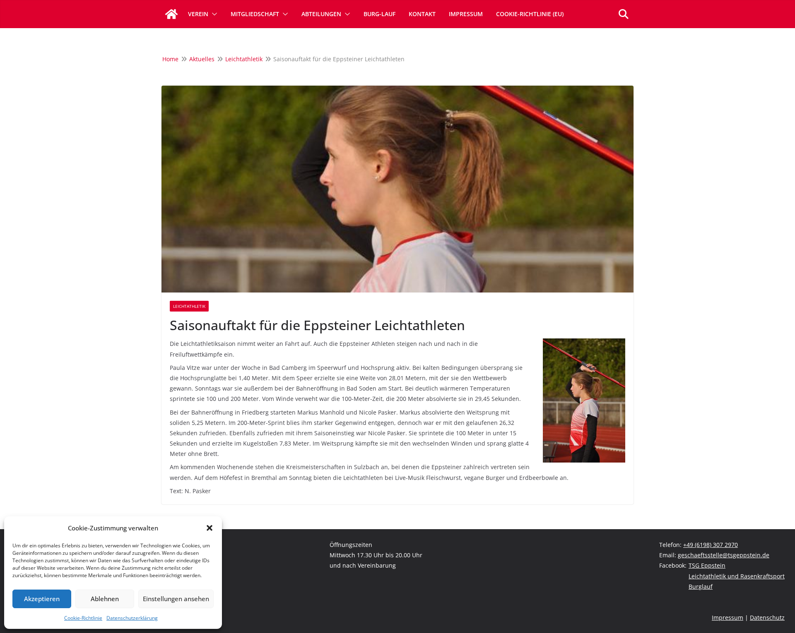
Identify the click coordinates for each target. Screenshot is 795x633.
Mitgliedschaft (255, 14)
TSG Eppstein (707, 565)
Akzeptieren (42, 599)
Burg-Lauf (379, 14)
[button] (209, 528)
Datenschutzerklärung (132, 617)
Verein (198, 14)
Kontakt (422, 14)
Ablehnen (105, 599)
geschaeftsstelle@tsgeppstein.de (723, 555)
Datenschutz (767, 617)
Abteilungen (321, 14)
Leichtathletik (189, 306)
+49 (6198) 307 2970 (710, 545)
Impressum (466, 14)
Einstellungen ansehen (176, 599)
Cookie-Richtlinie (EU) (530, 14)
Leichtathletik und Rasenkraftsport (737, 576)
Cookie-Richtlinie (83, 617)
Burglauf (701, 586)
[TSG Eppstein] (171, 14)
